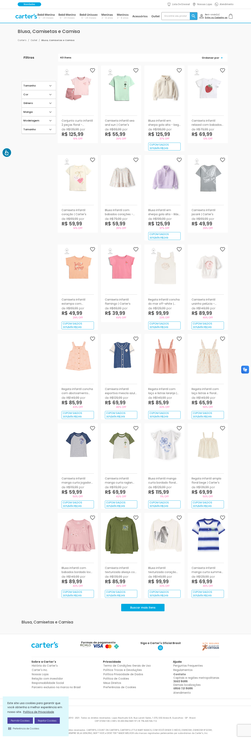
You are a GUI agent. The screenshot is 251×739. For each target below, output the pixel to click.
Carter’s (22, 40)
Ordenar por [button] (210, 58)
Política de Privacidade (38, 712)
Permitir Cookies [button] (20, 720)
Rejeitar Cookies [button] (47, 720)
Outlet (34, 40)
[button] (23, 728)
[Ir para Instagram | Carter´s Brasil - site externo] (160, 649)
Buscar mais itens (143, 608)
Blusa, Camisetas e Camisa (57, 40)
